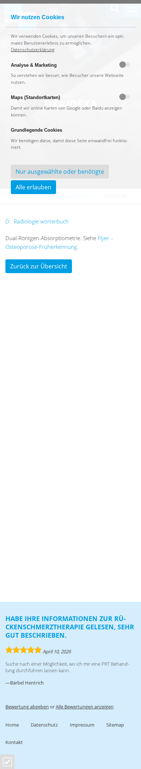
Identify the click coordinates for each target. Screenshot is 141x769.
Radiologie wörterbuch (41, 221)
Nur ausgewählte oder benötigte (60, 172)
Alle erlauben (33, 187)
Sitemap (115, 724)
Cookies (7, 761)
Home (12, 724)
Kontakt (14, 742)
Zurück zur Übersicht (38, 266)
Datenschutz (44, 724)
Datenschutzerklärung (32, 49)
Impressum (82, 724)
